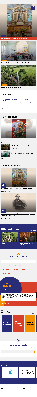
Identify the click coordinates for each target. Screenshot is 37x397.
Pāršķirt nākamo (5, 303)
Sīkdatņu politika (15, 392)
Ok (35, 261)
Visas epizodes (33, 230)
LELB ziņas (4, 60)
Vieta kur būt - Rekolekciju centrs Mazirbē (11, 87)
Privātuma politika (3, 392)
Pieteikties (35, 351)
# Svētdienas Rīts (13, 265)
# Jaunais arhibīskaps (6, 269)
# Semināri (4, 265)
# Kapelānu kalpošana (24, 265)
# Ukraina (16, 269)
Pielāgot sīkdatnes (20, 392)
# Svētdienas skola (6, 273)
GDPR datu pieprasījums (9, 392)
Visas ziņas (4, 158)
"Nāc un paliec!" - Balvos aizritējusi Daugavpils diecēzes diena (15, 62)
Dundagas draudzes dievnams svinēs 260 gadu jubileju (14, 38)
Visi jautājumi (33, 313)
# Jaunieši (22, 269)
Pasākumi (3, 35)
